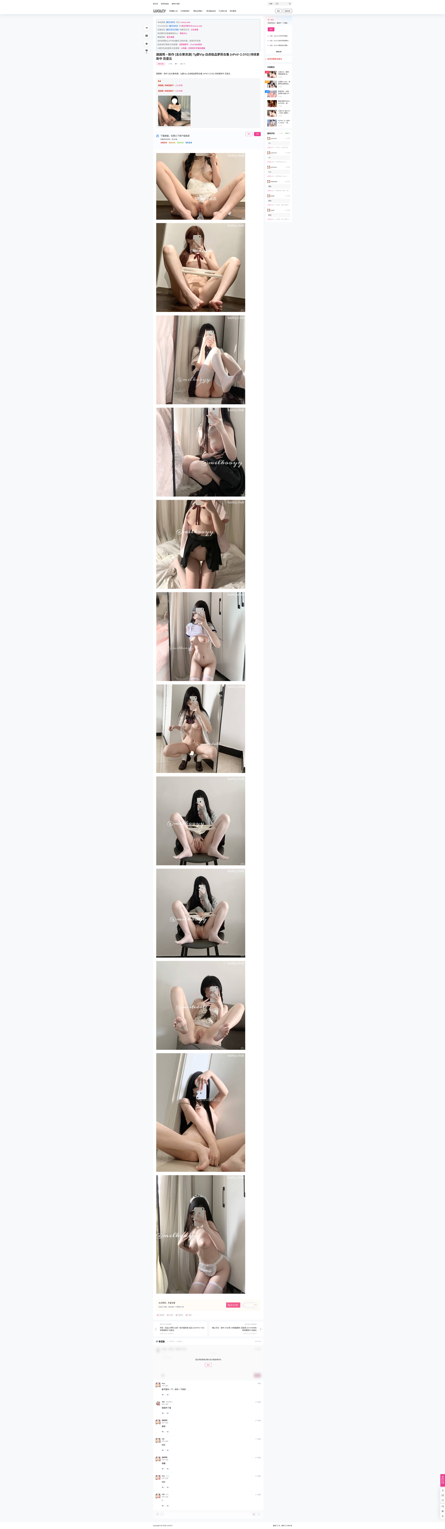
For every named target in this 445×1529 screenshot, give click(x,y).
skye (163, 1383)
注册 (257, 134)
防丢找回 (166, 4)
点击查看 (194, 29)
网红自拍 (161, 64)
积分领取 (177, 4)
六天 (163, 1494)
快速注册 (287, 11)
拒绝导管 (164, 1420)
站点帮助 (198, 11)
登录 (278, 11)
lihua (163, 1476)
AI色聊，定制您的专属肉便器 (193, 48)
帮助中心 (183, 33)
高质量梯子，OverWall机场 (190, 44)
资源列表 (185, 11)
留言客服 (170, 37)
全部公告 (278, 52)
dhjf (163, 1439)
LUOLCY (169, 1525)
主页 (156, 4)
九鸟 (163, 1402)
